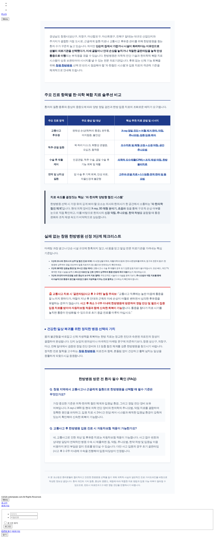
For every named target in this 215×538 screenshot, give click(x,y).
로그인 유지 (12, 523)
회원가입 (5, 506)
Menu (5, 19)
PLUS (4, 14)
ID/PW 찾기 (6, 531)
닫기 (5, 534)
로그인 (4, 503)
